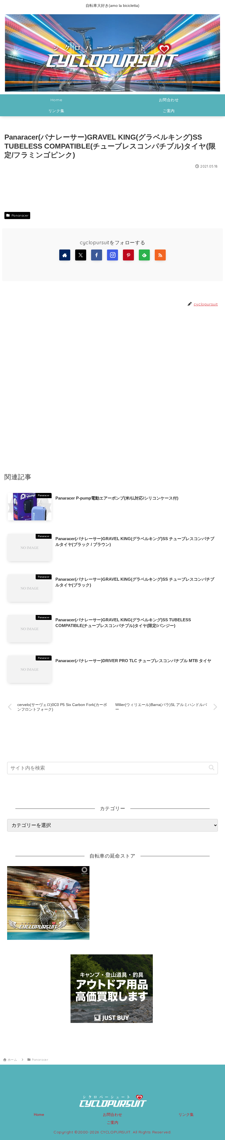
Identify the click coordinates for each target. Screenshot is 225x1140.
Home (39, 1114)
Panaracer (20, 215)
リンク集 (186, 1114)
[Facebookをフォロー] (96, 254)
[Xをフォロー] (80, 254)
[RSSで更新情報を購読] (160, 254)
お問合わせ (112, 1114)
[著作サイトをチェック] (64, 254)
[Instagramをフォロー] (112, 254)
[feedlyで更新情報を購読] (144, 254)
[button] (211, 768)
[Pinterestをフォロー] (128, 254)
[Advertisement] (112, 389)
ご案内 (112, 1122)
